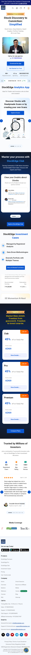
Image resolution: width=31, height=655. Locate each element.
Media (17, 588)
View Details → (15, 355)
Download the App (15, 63)
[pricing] (17, 8)
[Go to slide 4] (18, 146)
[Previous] (1, 492)
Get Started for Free (15, 68)
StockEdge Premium (6, 559)
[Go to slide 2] (15, 146)
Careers (21, 591)
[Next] (29, 492)
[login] (28, 8)
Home (2, 581)
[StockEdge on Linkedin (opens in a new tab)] (21, 634)
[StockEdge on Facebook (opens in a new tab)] (7, 634)
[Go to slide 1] (12, 146)
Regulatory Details (20, 644)
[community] (26, 650)
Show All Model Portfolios (15, 267)
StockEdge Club (5, 565)
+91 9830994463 (16, 58)
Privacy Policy (8, 641)
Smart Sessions (20, 581)
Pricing (3, 572)
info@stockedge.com (18, 623)
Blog (17, 594)
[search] (12, 8)
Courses (3, 594)
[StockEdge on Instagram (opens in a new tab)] (26, 634)
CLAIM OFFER (22, 3)
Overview (3, 584)
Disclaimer (23, 641)
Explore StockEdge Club (15, 224)
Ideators (3, 588)
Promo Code (8, 345)
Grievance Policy (10, 644)
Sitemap (18, 597)
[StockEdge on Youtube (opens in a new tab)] (12, 634)
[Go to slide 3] (18, 216)
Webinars (3, 591)
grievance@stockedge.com (18, 629)
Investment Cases (6, 568)
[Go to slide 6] (19, 512)
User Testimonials (6, 575)
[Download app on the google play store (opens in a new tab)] (15, 550)
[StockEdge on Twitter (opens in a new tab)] (3, 634)
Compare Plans (15, 431)
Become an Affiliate (21, 584)
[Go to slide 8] (22, 512)
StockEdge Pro (5, 562)
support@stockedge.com (23, 626)
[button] (15, 45)
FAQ (2, 597)
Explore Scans (15, 113)
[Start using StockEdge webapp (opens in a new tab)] (24, 550)
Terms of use (16, 641)
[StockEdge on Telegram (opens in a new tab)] (17, 634)
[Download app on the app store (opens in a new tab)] (5, 550)
